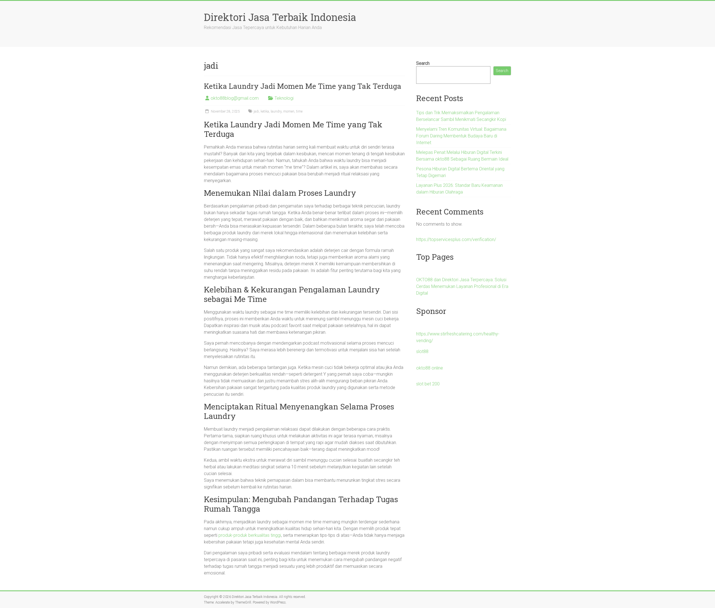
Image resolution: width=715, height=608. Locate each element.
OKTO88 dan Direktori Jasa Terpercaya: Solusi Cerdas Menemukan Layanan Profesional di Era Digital (462, 286)
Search (423, 63)
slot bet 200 (428, 384)
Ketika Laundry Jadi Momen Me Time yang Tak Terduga (302, 86)
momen (288, 111)
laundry (276, 111)
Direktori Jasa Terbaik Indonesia (280, 17)
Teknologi (284, 98)
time (299, 111)
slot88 (422, 351)
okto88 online (429, 368)
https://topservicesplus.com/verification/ (456, 239)
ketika (265, 111)
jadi (256, 111)
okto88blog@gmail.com (235, 98)
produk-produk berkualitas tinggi (249, 535)
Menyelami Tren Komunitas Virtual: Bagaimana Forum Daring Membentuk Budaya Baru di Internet (461, 136)
